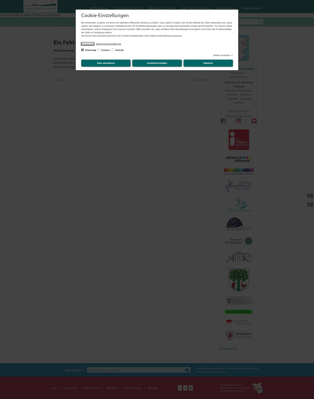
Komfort (105, 50)
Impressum (87, 43)
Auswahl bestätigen (157, 63)
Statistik (119, 50)
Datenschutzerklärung (108, 43)
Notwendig (91, 50)
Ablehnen (208, 63)
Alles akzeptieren (106, 63)
